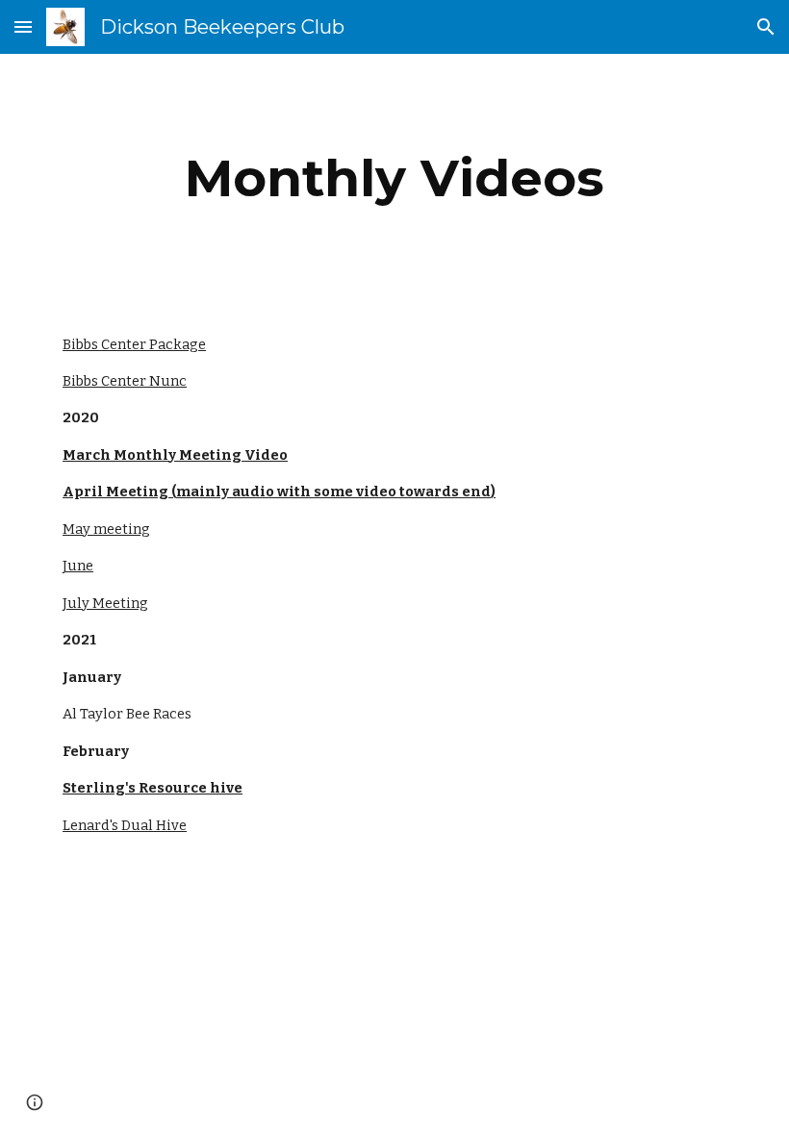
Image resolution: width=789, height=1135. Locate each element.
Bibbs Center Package (134, 344)
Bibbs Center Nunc (125, 381)
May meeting (106, 529)
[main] (394, 178)
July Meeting (105, 603)
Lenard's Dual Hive (125, 825)
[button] (23, 26)
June (78, 565)
